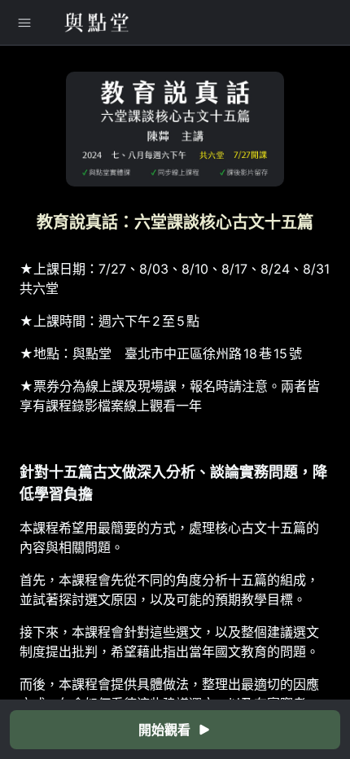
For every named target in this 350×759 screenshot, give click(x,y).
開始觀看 (164, 730)
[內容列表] (24, 22)
